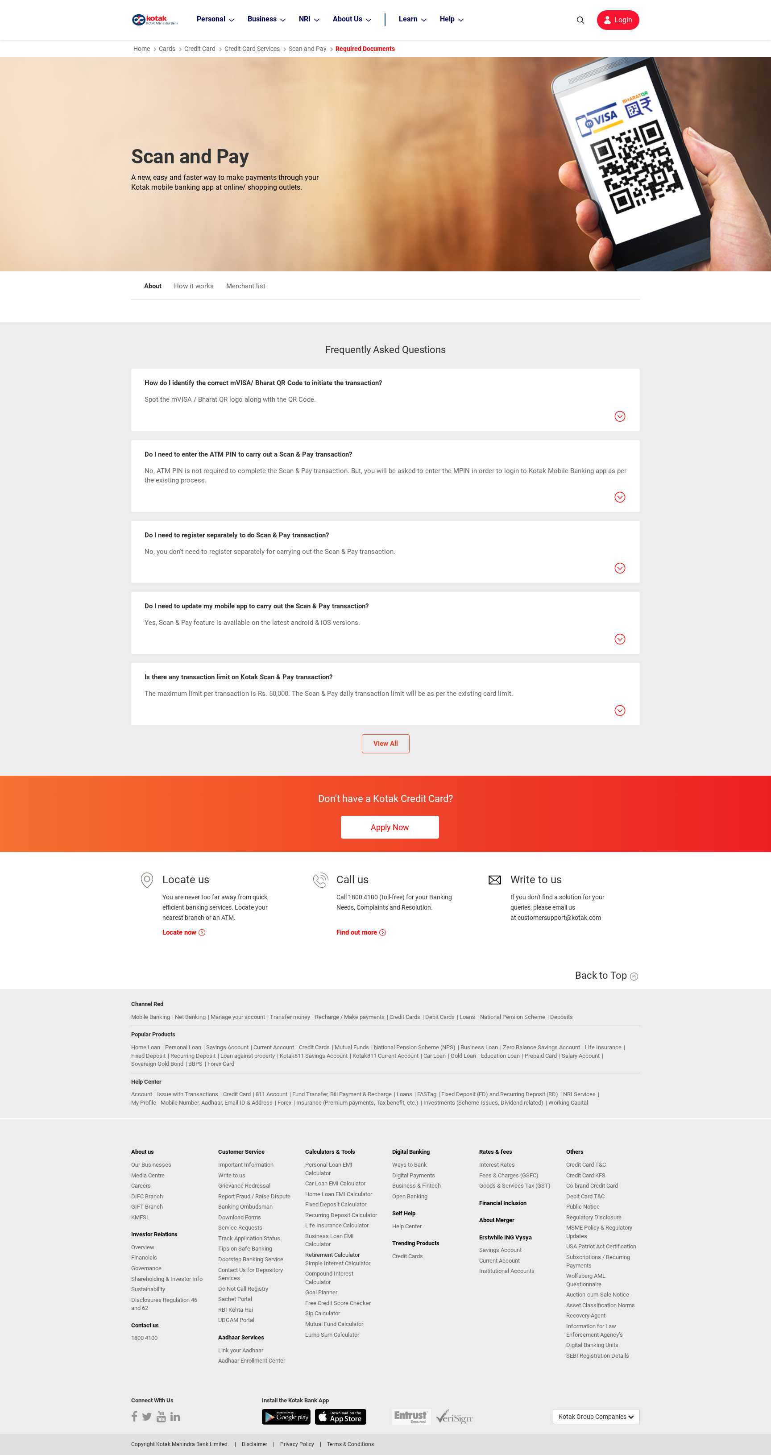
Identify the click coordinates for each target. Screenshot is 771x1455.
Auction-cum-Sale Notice (597, 1294)
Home (141, 48)
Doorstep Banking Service (250, 1259)
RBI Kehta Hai (235, 1309)
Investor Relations (154, 1234)
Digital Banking (411, 1151)
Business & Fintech (416, 1185)
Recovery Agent (585, 1315)
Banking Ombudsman (245, 1206)
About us (142, 1151)
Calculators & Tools (330, 1151)
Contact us (145, 1325)
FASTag (426, 1094)
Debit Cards (440, 1017)
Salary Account (581, 1055)
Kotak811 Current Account (385, 1055)
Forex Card (220, 1063)
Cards (167, 48)
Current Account (273, 1047)
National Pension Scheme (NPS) (415, 1047)
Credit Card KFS (585, 1175)
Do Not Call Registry (243, 1288)
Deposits (561, 1017)
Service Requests (240, 1227)
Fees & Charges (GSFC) (509, 1175)
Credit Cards (405, 1017)
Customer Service (241, 1151)
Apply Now (390, 827)
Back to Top (602, 975)
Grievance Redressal (244, 1185)
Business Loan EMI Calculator (329, 1240)
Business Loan (479, 1047)
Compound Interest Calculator (329, 1277)
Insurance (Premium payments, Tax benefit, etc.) (357, 1102)
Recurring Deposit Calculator (341, 1215)
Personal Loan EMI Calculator (328, 1168)
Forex (284, 1102)
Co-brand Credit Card (592, 1185)
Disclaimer (254, 1444)
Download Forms (239, 1217)
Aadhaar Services (241, 1337)
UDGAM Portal (236, 1320)
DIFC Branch (147, 1196)
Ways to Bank (409, 1164)
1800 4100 (144, 1337)
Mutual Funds (352, 1047)
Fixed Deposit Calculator (335, 1204)
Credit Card (200, 48)
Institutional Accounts (507, 1271)
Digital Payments (413, 1175)
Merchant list (245, 286)
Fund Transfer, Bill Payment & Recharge (342, 1094)
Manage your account (238, 1017)
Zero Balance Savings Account (541, 1047)
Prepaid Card (541, 1055)
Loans (467, 1017)
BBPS (195, 1063)
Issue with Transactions (187, 1094)
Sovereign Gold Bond (157, 1063)
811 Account (271, 1094)
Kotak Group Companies (593, 1416)
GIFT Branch (147, 1206)
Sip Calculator (322, 1313)
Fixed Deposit (148, 1055)
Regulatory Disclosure (594, 1217)
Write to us (231, 1175)
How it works (194, 286)
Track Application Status (249, 1238)
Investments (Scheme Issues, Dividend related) (483, 1102)
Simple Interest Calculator (337, 1263)
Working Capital (568, 1102)
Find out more (357, 932)
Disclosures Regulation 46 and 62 (164, 1304)
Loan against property (247, 1055)
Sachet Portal (235, 1299)
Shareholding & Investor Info (167, 1279)
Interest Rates (497, 1164)
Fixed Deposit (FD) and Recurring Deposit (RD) (499, 1094)
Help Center (407, 1226)
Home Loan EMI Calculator (338, 1194)
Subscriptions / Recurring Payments (598, 1261)
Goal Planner (321, 1292)
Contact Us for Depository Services (250, 1274)
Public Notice (583, 1206)
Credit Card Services (252, 48)
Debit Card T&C (585, 1196)
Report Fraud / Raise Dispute (254, 1196)
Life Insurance (603, 1047)
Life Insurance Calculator (337, 1225)
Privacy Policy (297, 1444)
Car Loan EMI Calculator (335, 1183)
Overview (142, 1247)
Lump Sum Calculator (332, 1334)
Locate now (180, 932)
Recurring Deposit (193, 1055)
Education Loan (500, 1055)
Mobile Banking (150, 1017)
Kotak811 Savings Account (314, 1055)
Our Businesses (151, 1164)
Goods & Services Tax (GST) (515, 1185)
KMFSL (140, 1217)
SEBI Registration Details (597, 1355)
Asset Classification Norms (600, 1305)
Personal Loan (183, 1047)
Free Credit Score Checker (338, 1303)
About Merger (496, 1220)
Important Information (246, 1164)
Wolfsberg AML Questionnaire (585, 1280)
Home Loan (145, 1047)
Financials (144, 1257)
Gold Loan (463, 1055)
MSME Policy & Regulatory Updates (599, 1231)
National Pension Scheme (512, 1017)
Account (141, 1094)
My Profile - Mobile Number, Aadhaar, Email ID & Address (202, 1102)
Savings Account (227, 1047)
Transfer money (290, 1017)
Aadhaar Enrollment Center (251, 1360)
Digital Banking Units (592, 1345)
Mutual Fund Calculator (334, 1324)
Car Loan (434, 1055)
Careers (141, 1185)
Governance (146, 1268)
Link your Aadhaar (240, 1350)
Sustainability (148, 1289)
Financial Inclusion (502, 1203)
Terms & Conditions (350, 1444)
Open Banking (409, 1196)
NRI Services (579, 1094)
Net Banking (190, 1017)
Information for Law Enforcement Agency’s (594, 1330)
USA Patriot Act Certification (601, 1246)
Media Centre (148, 1175)
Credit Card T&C (586, 1164)
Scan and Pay (308, 48)
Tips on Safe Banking (245, 1248)
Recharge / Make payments (350, 1017)
